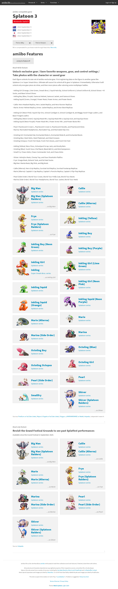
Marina (52, 512)
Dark (67, 585)
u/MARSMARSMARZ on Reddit (75, 416)
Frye (53, 234)
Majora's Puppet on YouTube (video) (48, 416)
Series (42, 3)
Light (64, 585)
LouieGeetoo (60, 577)
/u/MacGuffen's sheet (90, 570)
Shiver (100, 410)
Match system (58, 585)
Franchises (53, 3)
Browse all (32, 3)
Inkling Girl (51, 277)
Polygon (62, 416)
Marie (53, 487)
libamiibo (50, 572)
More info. (53, 47)
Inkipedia (87, 416)
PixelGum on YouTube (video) (27, 416)
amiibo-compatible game (22, 12)
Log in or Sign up (111, 3)
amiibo (43, 563)
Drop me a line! (84, 577)
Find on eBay (20, 43)
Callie (100, 459)
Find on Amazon (41, 43)
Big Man (52, 206)
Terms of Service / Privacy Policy (59, 581)
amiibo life (13, 2)
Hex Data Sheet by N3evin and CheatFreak (69, 570)
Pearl (101, 512)
